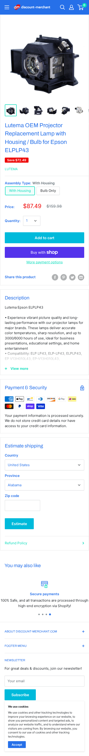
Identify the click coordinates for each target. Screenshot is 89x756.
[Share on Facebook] (55, 277)
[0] (81, 7)
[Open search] (62, 7)
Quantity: (12, 221)
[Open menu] (7, 7)
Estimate (19, 523)
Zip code (12, 496)
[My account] (71, 7)
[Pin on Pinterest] (63, 277)
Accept (17, 744)
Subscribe (20, 695)
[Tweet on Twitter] (72, 277)
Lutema (11, 169)
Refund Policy (16, 543)
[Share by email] (81, 277)
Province (12, 475)
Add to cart (44, 237)
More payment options (44, 262)
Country (11, 455)
